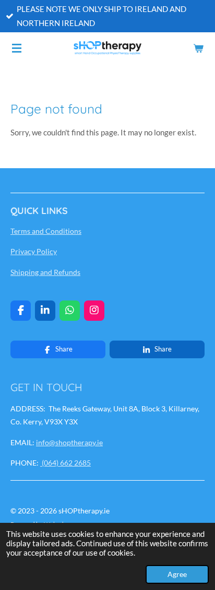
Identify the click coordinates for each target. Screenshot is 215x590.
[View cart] (198, 47)
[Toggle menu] (16, 47)
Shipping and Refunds (45, 272)
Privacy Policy (33, 251)
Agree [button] (177, 574)
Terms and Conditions (45, 231)
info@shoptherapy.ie (69, 442)
